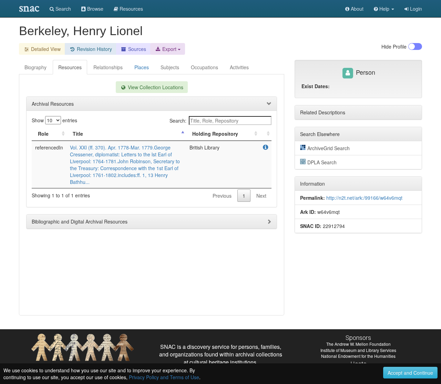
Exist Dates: (315, 86)
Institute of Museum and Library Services (358, 350)
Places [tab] (141, 67)
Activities (239, 67)
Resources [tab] (70, 67)
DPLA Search (322, 162)
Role (43, 133)
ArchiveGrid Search (328, 148)
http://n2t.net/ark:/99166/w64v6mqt (364, 197)
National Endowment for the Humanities (358, 356)
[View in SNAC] (265, 147)
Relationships (108, 67)
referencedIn (49, 147)
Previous (222, 195)
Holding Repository (215, 133)
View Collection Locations (154, 87)
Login (415, 8)
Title (78, 133)
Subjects (170, 67)
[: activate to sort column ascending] (265, 134)
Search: (178, 120)
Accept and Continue (410, 372)
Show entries (54, 120)
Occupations (204, 67)
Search (62, 8)
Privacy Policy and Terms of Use (164, 377)
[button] (384, 8)
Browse (94, 8)
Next (261, 195)
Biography (35, 67)
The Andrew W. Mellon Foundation (358, 344)
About (356, 8)
